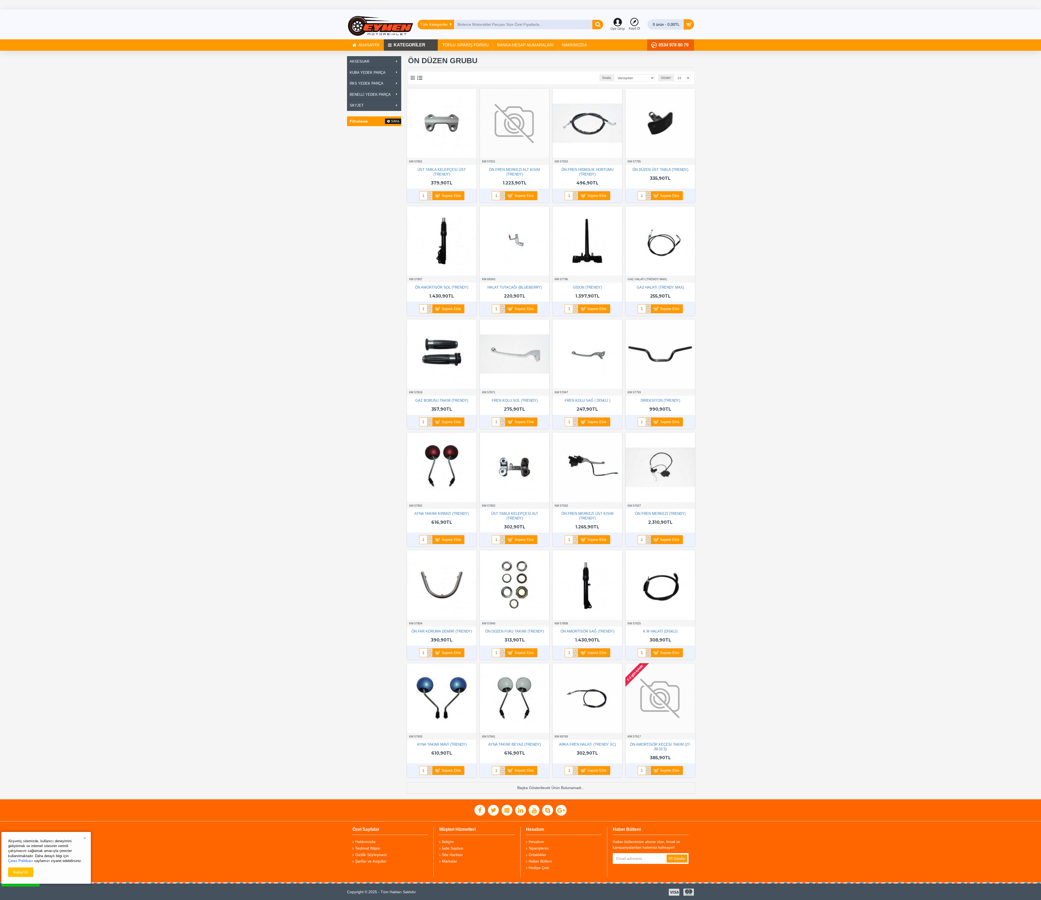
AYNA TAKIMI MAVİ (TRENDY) (442, 744)
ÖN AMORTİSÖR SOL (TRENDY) (441, 287)
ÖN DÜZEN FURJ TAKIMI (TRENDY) (514, 631)
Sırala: (607, 78)
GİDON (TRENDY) (587, 287)
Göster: (666, 78)
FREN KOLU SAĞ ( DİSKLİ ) (587, 400)
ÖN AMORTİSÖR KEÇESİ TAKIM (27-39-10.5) (660, 746)
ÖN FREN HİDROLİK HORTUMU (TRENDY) (587, 172)
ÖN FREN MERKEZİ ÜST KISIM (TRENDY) (587, 516)
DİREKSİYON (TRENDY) (660, 400)
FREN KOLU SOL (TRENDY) (515, 400)
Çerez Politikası (20, 861)
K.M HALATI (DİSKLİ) (660, 631)
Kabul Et (21, 872)
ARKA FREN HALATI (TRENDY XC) (587, 744)
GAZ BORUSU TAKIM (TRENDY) (441, 400)
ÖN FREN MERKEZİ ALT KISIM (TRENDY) (514, 172)
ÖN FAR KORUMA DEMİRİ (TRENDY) (442, 631)
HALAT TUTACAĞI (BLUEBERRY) (514, 287)
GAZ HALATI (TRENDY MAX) (660, 287)
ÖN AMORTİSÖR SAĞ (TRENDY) (587, 631)
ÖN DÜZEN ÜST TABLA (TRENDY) (660, 170)
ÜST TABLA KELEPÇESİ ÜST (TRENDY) (441, 172)
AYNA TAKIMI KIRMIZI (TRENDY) (442, 514)
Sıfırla (395, 121)
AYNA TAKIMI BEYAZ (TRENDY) (514, 744)
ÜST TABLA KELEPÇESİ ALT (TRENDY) (514, 516)
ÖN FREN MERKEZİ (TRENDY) (660, 514)
